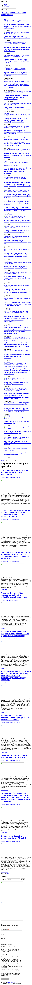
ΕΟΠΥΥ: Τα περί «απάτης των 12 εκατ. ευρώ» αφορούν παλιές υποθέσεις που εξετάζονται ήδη (17, 85)
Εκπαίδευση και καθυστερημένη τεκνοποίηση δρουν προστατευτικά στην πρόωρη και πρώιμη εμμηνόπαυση (17, 291)
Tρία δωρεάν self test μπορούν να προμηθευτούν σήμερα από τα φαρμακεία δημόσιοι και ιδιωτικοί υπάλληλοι (15, 555)
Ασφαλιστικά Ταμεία (9, 66)
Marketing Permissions (6, 944)
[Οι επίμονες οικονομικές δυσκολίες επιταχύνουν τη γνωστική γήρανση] (17, 263)
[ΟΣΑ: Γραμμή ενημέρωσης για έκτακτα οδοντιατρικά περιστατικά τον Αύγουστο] (17, 217)
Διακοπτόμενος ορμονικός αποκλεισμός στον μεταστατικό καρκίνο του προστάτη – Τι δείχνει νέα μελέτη (17, 304)
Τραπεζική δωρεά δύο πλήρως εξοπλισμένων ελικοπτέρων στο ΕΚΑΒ (17, 37)
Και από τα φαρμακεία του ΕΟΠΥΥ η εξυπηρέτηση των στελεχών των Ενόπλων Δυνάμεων (16, 97)
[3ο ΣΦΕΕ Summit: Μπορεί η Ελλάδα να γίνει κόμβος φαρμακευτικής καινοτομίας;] (17, 351)
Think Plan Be (11, 982)
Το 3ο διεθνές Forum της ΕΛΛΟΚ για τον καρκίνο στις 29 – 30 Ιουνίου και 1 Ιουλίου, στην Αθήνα (17, 331)
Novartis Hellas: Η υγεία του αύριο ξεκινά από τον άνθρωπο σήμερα (17, 432)
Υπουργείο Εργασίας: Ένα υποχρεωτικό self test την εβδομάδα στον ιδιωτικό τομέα (14, 595)
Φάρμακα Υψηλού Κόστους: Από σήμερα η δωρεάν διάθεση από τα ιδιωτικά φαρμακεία (17, 74)
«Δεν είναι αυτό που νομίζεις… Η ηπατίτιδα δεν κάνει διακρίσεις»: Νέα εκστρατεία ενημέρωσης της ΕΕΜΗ (16, 255)
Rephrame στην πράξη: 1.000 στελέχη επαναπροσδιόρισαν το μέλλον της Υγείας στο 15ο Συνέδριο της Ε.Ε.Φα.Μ (16, 344)
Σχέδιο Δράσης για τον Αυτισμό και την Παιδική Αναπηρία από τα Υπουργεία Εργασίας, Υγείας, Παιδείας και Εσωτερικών (15, 513)
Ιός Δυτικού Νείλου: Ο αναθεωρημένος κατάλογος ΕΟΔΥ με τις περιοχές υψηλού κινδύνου (17, 155)
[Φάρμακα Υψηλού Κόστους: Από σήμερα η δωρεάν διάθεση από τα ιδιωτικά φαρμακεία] (17, 69)
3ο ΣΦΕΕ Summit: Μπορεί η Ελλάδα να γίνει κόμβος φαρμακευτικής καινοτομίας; (17, 356)
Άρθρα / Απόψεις (8, 415)
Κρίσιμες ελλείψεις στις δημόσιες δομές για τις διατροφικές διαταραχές (17, 231)
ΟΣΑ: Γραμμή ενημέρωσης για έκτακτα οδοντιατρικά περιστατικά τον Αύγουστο (17, 221)
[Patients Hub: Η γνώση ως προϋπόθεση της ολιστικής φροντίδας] (17, 450)
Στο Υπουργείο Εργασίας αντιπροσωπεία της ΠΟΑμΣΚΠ (13, 837)
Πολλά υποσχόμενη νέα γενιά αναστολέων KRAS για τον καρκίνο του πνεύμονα (17, 278)
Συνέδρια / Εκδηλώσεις (10, 309)
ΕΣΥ (5, 19)
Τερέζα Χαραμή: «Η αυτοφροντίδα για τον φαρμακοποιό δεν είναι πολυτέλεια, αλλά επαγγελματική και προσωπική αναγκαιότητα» (17, 371)
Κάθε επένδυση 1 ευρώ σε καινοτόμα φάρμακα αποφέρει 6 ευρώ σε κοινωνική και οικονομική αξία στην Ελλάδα (17, 209)
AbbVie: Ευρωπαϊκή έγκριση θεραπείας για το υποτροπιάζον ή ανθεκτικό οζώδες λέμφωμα (17, 196)
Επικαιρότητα (4, 519)
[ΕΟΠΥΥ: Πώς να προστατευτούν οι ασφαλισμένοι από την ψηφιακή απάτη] (17, 104)
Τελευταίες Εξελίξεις (15, 477)
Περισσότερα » (4, 507)
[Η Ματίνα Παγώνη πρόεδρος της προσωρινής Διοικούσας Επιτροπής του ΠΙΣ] (17, 237)
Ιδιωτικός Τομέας (8, 214)
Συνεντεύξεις (7, 362)
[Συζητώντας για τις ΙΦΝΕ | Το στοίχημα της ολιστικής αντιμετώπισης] (17, 379)
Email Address (5, 929)
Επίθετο (3, 938)
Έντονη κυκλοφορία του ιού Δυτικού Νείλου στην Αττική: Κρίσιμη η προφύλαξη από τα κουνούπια (16, 120)
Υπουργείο (6, 113)
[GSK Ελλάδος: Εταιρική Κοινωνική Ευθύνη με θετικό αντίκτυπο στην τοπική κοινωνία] (17, 438)
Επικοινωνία (7, 6)
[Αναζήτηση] (1, 1)
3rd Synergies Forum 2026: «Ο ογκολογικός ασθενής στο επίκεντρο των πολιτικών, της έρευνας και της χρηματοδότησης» (17, 319)
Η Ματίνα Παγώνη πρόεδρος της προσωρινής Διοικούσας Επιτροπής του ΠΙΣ (17, 242)
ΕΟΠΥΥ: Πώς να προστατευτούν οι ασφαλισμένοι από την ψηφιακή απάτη (17, 108)
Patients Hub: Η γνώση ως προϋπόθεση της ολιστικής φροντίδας (17, 453)
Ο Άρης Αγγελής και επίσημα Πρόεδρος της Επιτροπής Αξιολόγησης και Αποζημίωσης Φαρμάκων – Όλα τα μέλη (17, 184)
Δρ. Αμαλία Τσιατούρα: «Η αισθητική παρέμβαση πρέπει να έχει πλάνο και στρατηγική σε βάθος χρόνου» (16, 409)
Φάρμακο (6, 161)
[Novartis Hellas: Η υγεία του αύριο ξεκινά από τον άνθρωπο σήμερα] (17, 428)
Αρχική (5, 4)
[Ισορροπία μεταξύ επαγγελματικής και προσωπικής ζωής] (17, 418)
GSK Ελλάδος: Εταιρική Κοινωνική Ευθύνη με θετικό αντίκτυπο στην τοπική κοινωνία (17, 443)
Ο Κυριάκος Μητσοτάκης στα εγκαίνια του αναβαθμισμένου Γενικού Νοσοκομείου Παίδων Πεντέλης (17, 49)
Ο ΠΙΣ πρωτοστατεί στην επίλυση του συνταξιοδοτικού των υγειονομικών (15, 472)
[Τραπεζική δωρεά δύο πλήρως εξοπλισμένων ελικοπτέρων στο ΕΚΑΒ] (17, 33)
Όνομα (2, 934)
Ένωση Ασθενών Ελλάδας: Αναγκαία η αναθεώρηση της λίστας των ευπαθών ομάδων (16, 717)
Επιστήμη (6, 260)
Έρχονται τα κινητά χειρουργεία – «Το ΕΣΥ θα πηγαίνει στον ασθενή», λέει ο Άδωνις (16, 61)
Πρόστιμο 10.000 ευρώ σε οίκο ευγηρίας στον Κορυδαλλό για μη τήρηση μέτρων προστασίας (15, 633)
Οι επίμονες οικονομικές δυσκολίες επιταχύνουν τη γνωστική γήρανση (15, 267)
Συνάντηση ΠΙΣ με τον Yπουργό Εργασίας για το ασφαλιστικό (14, 756)
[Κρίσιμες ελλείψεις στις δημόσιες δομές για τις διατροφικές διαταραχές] (17, 227)
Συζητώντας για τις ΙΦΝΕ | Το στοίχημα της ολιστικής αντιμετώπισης (16, 383)
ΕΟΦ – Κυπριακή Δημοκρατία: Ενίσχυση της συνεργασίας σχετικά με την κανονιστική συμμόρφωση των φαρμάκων (17, 170)
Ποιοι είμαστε (7, 5)
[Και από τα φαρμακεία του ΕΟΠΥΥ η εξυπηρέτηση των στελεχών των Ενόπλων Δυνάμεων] (17, 92)
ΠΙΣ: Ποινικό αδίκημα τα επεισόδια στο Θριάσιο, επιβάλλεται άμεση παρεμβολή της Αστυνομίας (17, 26)
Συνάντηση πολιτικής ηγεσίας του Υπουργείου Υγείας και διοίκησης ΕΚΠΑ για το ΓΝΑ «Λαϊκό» (17, 132)
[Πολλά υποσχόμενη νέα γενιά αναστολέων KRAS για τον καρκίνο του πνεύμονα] (17, 273)
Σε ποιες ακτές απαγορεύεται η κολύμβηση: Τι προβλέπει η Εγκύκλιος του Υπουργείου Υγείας (17, 143)
